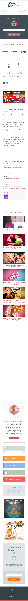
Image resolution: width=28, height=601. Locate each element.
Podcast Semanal (13, 465)
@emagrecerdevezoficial (9, 184)
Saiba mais (13, 438)
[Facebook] (9, 491)
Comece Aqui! (12, 458)
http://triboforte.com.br (14, 178)
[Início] (14, 590)
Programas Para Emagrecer (15, 479)
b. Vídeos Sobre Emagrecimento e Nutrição (13, 77)
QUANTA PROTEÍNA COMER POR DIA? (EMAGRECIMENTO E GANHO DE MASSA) (14, 301)
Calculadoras (12, 472)
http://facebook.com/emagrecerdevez (15, 188)
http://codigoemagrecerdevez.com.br (12, 167)
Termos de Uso (8, 596)
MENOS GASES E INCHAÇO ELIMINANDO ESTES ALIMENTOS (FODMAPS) (14, 319)
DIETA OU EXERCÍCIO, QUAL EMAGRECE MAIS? (14, 248)
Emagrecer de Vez (6, 593)
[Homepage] (14, 4)
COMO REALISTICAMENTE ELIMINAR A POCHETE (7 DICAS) (14, 265)
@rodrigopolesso (7, 173)
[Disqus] (14, 341)
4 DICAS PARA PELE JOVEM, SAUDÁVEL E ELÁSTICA (14, 283)
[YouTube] (14, 491)
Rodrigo (6, 192)
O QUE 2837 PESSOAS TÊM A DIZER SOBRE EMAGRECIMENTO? (14, 230)
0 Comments (18, 76)
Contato (21, 596)
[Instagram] (18, 491)
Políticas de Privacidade (14, 596)
